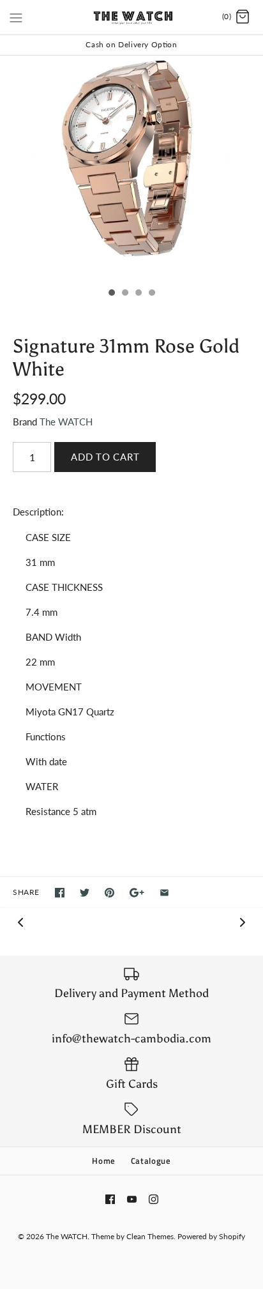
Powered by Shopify (211, 1236)
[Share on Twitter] (84, 892)
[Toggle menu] (16, 17)
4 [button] (151, 293)
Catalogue (151, 1160)
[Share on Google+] (137, 892)
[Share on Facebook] (59, 892)
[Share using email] (164, 892)
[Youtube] (132, 1199)
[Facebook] (110, 1199)
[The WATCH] (132, 17)
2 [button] (124, 293)
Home (104, 1160)
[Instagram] (153, 1199)
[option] (131, 169)
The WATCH (66, 421)
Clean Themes (150, 1236)
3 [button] (138, 293)
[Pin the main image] (109, 892)
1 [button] (111, 293)
